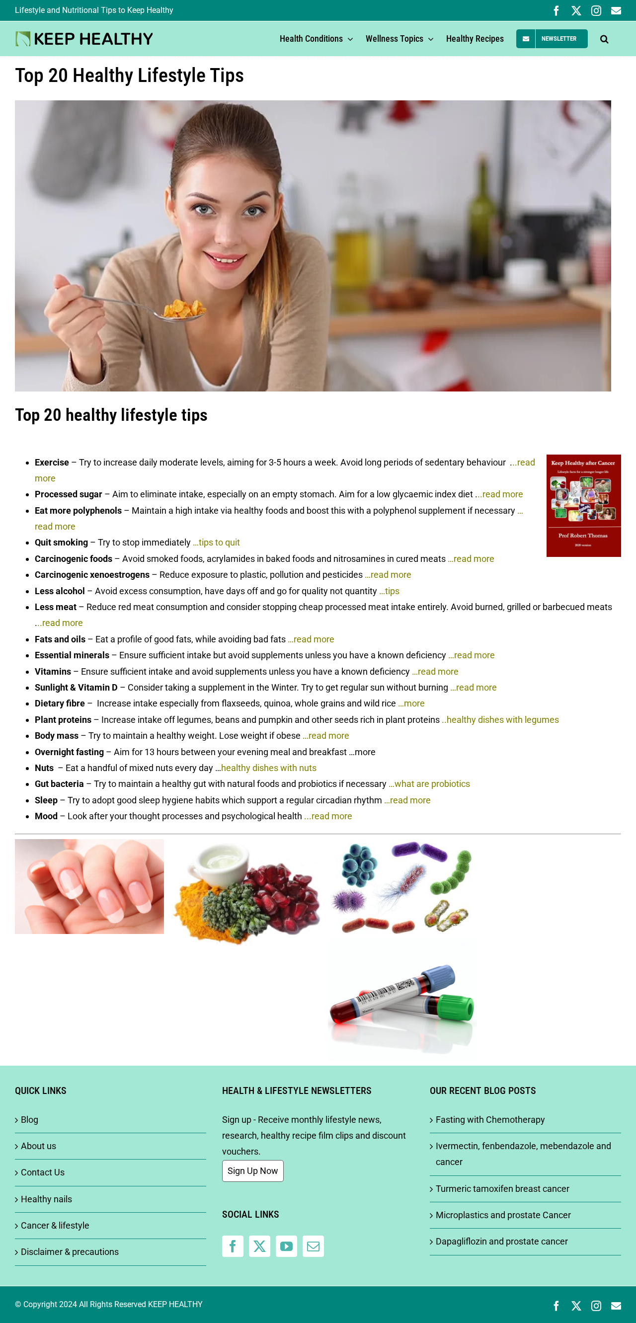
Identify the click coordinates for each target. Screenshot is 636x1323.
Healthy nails (46, 1199)
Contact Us (43, 1172)
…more (411, 703)
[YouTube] (286, 1246)
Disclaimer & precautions (70, 1251)
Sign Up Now (253, 1171)
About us (38, 1146)
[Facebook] (232, 1246)
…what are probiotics (429, 783)
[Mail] (313, 1246)
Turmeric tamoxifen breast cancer (502, 1188)
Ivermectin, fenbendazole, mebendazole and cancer (523, 1154)
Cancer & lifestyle (55, 1225)
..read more (500, 494)
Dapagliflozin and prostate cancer (502, 1241)
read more (62, 623)
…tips (389, 591)
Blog (29, 1119)
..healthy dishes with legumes (500, 719)
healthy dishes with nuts (269, 768)
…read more (471, 558)
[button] (604, 38)
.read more (330, 816)
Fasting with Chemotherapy (490, 1119)
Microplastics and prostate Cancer (503, 1215)
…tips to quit (216, 542)
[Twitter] (259, 1246)
